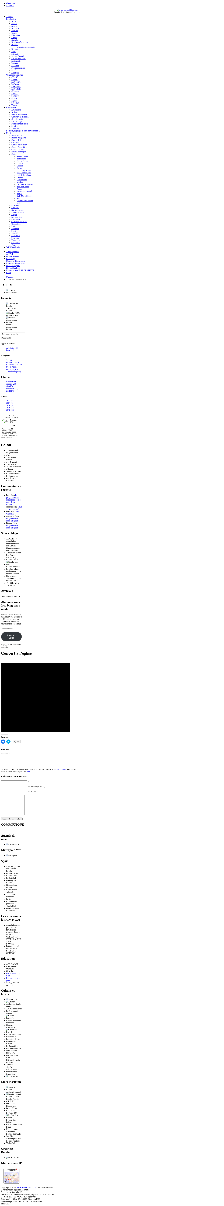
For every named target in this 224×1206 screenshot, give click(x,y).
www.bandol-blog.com (26, 1187)
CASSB (14, 77)
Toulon (14, 105)
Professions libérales (19, 124)
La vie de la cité (17, 212)
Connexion (10, 3)
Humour (14, 49)
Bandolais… (11, 19)
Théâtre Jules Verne (25, 201)
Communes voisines (14, 75)
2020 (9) (9, 405)
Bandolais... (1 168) (14, 365)
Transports (15, 240)
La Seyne (15, 84)
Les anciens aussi (18, 58)
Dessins (20, 168)
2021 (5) (9, 403)
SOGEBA (15, 235)
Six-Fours (15, 103)
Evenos (14, 79)
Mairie (9, 133)
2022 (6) (9, 401)
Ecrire (8, 272)
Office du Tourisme (25, 184)
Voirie (13, 245)
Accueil (9, 17)
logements (15, 219)
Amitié (14, 24)
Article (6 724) (12, 348)
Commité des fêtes (18, 147)
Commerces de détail (20, 117)
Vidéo (19, 203)
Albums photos (12, 252)
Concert (20, 166)
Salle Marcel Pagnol (25, 196)
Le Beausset (16, 86)
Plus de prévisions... (7, 437)
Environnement (17, 210)
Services (14, 126)
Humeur (14, 44)
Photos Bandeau (13, 268)
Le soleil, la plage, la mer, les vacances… (23, 131)
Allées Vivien (22, 156)
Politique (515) (12, 369)
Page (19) (10, 350)
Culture (14, 154)
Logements (15, 61)
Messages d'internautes (26, 47)
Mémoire (15, 63)
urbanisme (15, 242)
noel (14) (10, 391)
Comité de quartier (19, 145)
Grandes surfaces (18, 119)
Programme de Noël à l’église (12, 519)
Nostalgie (15, 65)
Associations (16, 135)
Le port (14, 215)
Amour (14, 26)
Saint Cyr (15, 96)
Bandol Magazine (18, 138)
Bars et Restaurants (19, 114)
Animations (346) (13, 372)
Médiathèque (22, 180)
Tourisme (15, 128)
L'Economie (11, 107)
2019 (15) (10, 408)
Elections (15, 208)
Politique (15, 228)
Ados (13, 21)
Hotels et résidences (19, 42)
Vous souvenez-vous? (14, 508)
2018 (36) (10, 410)
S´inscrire (10, 5)
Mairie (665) (11, 367)
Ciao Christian (12, 512)
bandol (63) (11, 381)
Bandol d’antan (12, 256)
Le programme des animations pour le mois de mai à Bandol (13, 500)
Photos (19, 189)
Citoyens (15, 142)
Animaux (15, 28)
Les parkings (16, 121)
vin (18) (9, 386)
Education (15, 35)
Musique (20, 182)
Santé (13, 70)
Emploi (14, 37)
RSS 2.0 (30, 772)
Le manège (10, 259)
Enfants (14, 40)
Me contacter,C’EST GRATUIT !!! (20, 270)
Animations (16, 110)
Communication (17, 149)
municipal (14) (12, 388)
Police (13, 226)
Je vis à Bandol (17, 56)
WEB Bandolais (13, 247)
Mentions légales (13, 265)
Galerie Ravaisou (24, 175)
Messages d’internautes (15, 261)
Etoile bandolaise (24, 173)
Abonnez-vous (11, 636)
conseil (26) (11, 384)
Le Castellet (16, 89)
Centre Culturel (23, 161)
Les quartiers (16, 217)
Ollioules (15, 91)
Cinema (20, 163)
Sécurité (14, 233)
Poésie (19, 194)
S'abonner (10, 277)
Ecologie (15, 205)
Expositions (26, 170)
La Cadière (15, 82)
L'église (20, 177)
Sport (19, 198)
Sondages (15, 72)
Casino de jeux (17, 140)
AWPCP (9, 254)
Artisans (14, 31)
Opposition (15, 224)
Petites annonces (18, 68)
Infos (13, 51)
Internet (14, 54)
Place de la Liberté (24, 191)
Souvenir (15, 238)
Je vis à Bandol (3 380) (12, 361)
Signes (14, 100)
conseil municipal (18, 152)
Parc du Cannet (23, 187)
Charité (14, 33)
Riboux (14, 93)
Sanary (14, 98)
